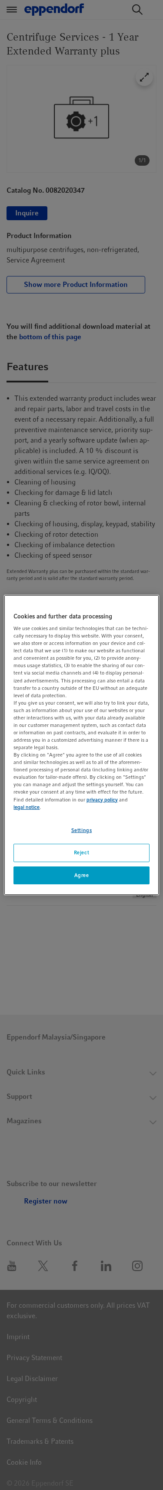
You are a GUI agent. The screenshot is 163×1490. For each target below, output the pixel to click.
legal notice (26, 807)
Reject (81, 852)
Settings (81, 830)
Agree (81, 875)
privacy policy (102, 800)
